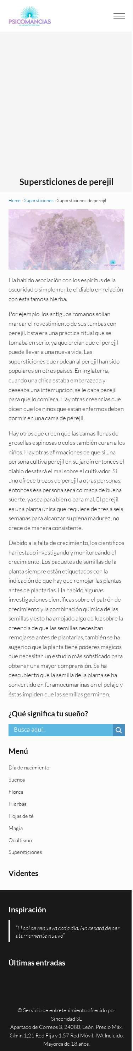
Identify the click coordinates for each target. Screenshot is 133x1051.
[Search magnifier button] (119, 730)
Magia (16, 828)
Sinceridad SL (66, 1018)
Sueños (17, 779)
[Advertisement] (66, 106)
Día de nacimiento (29, 767)
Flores (16, 791)
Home (15, 200)
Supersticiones (39, 200)
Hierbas (17, 803)
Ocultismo (20, 840)
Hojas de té (21, 816)
